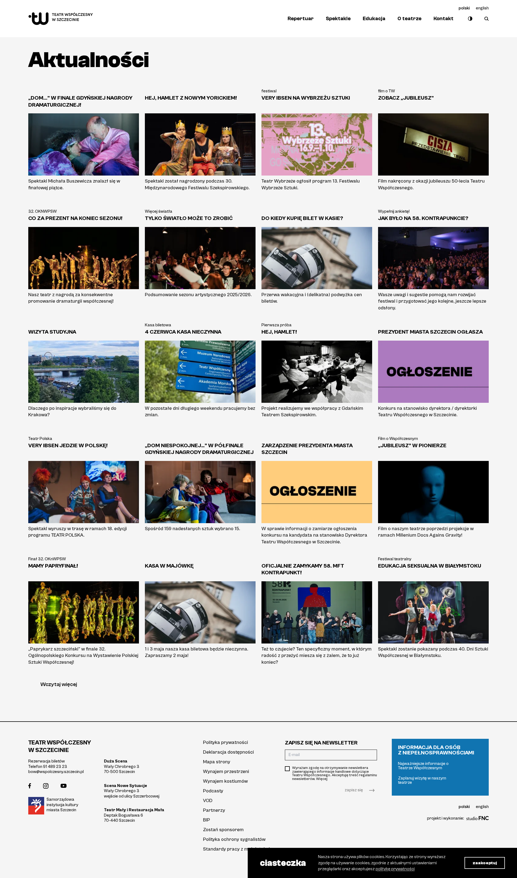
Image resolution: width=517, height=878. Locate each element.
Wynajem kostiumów (225, 781)
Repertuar (301, 19)
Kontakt (443, 19)
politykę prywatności (395, 868)
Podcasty (213, 791)
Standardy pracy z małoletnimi (236, 849)
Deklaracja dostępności (228, 752)
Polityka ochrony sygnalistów (234, 839)
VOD (207, 800)
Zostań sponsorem (223, 829)
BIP (206, 820)
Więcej (321, 779)
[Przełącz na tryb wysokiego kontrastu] (469, 18)
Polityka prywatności (225, 742)
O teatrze (409, 19)
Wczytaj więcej (58, 684)
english (482, 8)
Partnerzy (214, 810)
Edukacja (374, 19)
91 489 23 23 (55, 766)
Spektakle (338, 19)
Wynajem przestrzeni (226, 771)
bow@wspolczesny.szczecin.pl (56, 771)
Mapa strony (216, 762)
